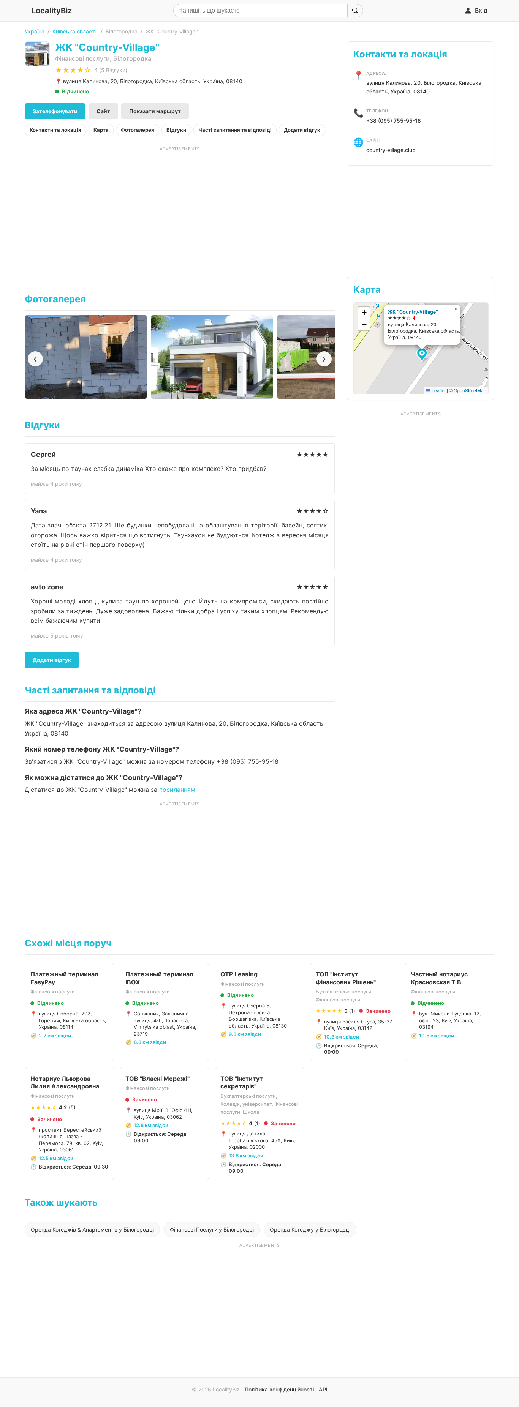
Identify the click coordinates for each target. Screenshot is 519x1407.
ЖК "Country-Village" (413, 311)
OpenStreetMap (470, 390)
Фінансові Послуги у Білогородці (212, 1229)
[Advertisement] (180, 205)
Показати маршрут (155, 111)
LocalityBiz (52, 10)
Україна (34, 31)
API (323, 1389)
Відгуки (176, 130)
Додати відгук (302, 130)
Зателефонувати (55, 111)
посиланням (177, 789)
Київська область (75, 31)
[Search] (355, 10)
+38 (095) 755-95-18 (393, 120)
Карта (101, 130)
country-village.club (391, 150)
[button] (423, 355)
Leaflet (438, 390)
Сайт (103, 111)
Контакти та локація (55, 130)
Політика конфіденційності (279, 1389)
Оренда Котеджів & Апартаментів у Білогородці (92, 1229)
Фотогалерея (137, 130)
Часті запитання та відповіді (235, 130)
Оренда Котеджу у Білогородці (310, 1229)
